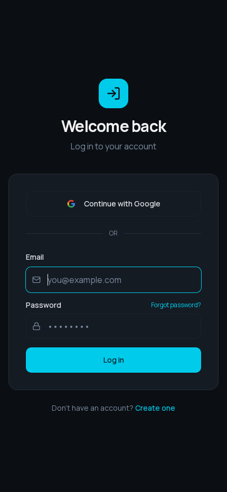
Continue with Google (122, 203)
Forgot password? (176, 305)
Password (43, 305)
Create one (155, 408)
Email (35, 257)
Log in (113, 360)
